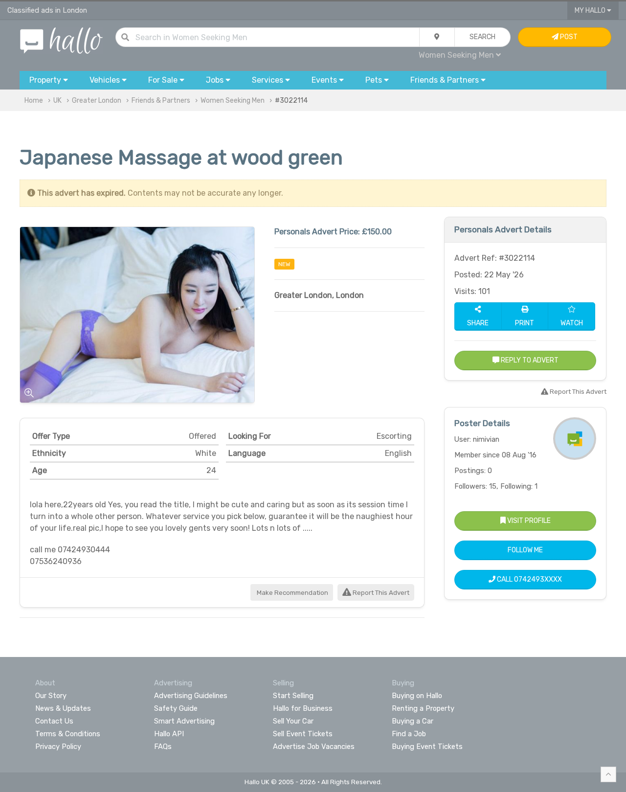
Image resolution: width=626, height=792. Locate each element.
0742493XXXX (538, 579)
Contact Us (54, 721)
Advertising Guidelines (190, 695)
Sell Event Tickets (303, 733)
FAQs (163, 746)
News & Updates (63, 708)
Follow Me (525, 550)
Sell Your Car (293, 721)
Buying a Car (412, 721)
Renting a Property (423, 708)
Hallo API (169, 733)
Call (528, 579)
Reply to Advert (529, 360)
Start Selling (293, 695)
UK (57, 100)
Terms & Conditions (67, 733)
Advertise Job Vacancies (314, 746)
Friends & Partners (161, 100)
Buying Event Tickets (427, 746)
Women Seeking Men (233, 100)
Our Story (51, 695)
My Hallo (591, 10)
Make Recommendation (291, 592)
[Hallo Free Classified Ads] (61, 40)
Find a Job (409, 733)
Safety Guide (176, 708)
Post (568, 37)
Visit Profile (528, 521)
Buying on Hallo (417, 695)
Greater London (96, 100)
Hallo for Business (303, 708)
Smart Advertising (184, 721)
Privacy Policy (58, 746)
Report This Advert (380, 592)
